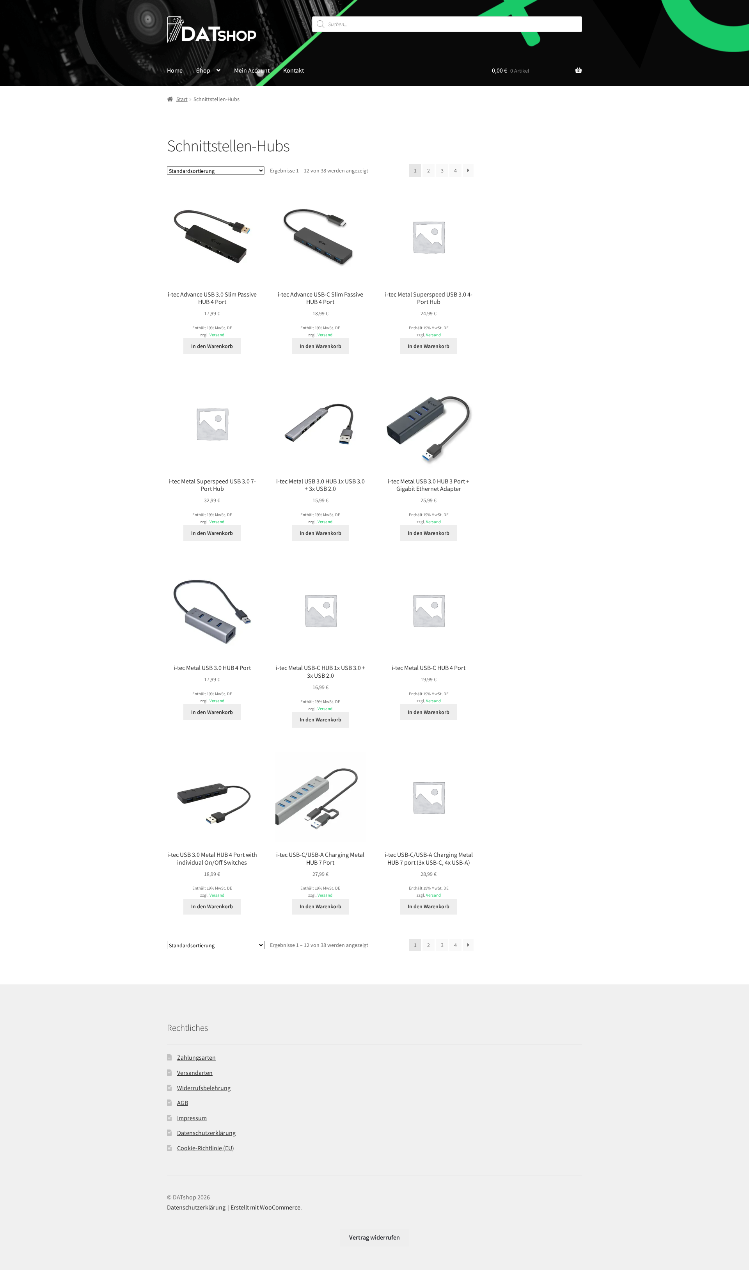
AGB (182, 1103)
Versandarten (195, 1072)
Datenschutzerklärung (206, 1133)
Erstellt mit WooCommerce (265, 1207)
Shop (203, 70)
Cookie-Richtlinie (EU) (205, 1148)
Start (182, 99)
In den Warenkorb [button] (212, 346)
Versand (216, 334)
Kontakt (293, 70)
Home (175, 70)
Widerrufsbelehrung (204, 1088)
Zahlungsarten (196, 1057)
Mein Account (252, 70)
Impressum (192, 1118)
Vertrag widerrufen (374, 1237)
